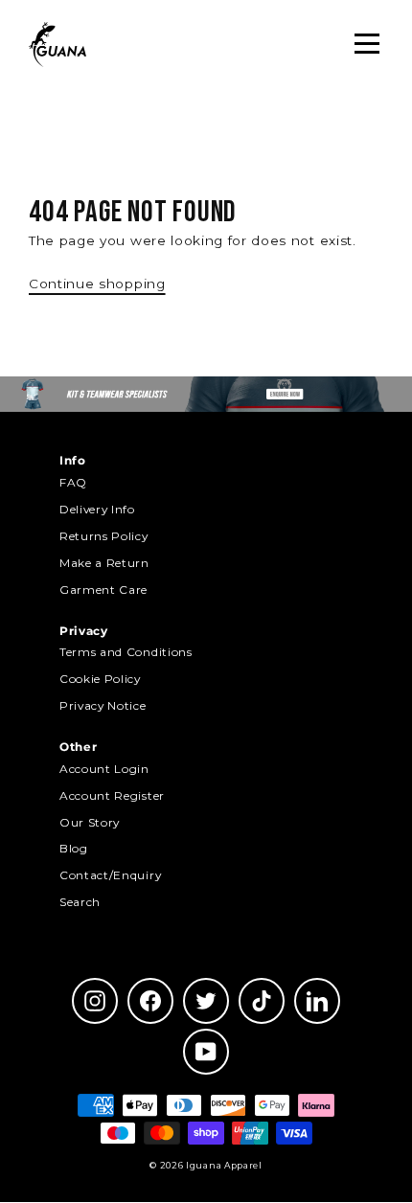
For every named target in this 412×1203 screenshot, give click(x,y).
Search (80, 902)
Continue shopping (97, 283)
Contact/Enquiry (110, 875)
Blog (73, 848)
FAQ (73, 482)
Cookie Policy (100, 678)
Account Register (112, 795)
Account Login (104, 768)
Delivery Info (97, 509)
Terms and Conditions (126, 652)
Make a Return (104, 563)
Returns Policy (104, 536)
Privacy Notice (103, 705)
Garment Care (103, 589)
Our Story (89, 822)
